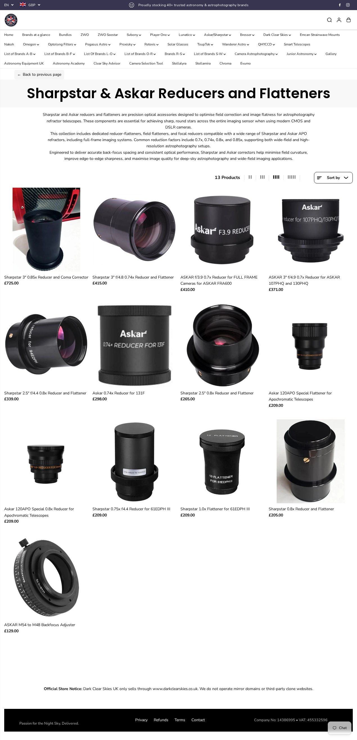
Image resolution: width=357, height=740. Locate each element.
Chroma (225, 63)
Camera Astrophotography (255, 54)
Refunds (161, 720)
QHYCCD (265, 44)
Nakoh (9, 44)
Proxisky (126, 44)
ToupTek (204, 44)
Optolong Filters (61, 44)
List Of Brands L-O (98, 54)
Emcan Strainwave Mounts (320, 35)
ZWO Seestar (108, 35)
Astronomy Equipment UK (24, 63)
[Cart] (348, 20)
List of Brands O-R (139, 54)
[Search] (329, 20)
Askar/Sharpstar (216, 35)
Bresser (246, 35)
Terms (180, 720)
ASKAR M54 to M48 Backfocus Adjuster (39, 625)
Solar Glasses (178, 44)
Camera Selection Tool (146, 63)
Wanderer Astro (234, 44)
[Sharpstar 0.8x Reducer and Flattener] (311, 461)
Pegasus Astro (96, 44)
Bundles (65, 35)
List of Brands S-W (208, 54)
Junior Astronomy (300, 54)
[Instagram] (348, 5)
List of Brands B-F (58, 54)
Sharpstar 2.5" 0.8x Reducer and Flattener (217, 393)
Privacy (141, 720)
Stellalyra (179, 63)
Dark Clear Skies (276, 35)
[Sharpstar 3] (46, 230)
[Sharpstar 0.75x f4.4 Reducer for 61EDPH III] (134, 461)
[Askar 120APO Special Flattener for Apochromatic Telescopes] (311, 346)
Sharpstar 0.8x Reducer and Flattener (301, 509)
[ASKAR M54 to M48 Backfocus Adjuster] (46, 577)
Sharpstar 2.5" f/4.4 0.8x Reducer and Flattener (45, 393)
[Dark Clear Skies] (47, 20)
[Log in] (339, 20)
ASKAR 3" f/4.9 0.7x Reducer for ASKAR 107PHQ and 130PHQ (304, 280)
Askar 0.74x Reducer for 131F (118, 393)
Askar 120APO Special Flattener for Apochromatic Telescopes (300, 396)
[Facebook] (339, 5)
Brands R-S (174, 54)
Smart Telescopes (297, 44)
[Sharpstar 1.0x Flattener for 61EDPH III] (222, 461)
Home (8, 35)
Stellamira (203, 63)
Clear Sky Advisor (107, 63)
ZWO (85, 35)
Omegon (30, 44)
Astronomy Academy (69, 63)
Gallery (331, 54)
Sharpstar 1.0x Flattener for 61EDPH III (215, 509)
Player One (159, 35)
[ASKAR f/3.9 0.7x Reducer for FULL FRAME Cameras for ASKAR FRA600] (222, 230)
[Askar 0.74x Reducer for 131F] (134, 346)
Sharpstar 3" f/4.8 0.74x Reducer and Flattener (133, 277)
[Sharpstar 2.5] (46, 346)
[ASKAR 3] (311, 230)
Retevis (150, 44)
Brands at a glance (36, 35)
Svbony (133, 35)
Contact (198, 720)
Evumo (245, 63)
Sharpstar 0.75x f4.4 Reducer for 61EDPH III (131, 509)
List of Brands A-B (18, 54)
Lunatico (186, 35)
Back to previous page (39, 74)
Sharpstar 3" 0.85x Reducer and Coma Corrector (46, 277)
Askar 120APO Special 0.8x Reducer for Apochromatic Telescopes (39, 512)
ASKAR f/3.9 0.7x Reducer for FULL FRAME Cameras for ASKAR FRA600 (218, 280)
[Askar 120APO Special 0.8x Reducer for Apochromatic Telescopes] (46, 461)
